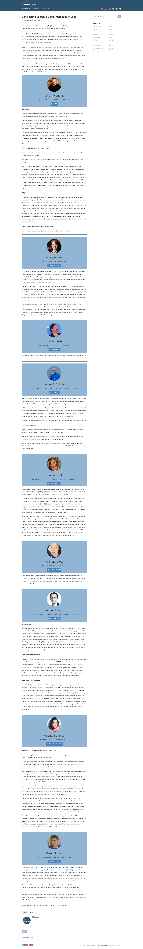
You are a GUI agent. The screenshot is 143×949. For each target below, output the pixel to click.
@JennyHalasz (54, 265)
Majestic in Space (98, 48)
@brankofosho (54, 483)
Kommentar (96, 45)
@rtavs (54, 104)
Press (110, 29)
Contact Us (82, 945)
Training (110, 40)
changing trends (39, 755)
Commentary (30, 937)
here (43, 650)
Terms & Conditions (102, 945)
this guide (25, 519)
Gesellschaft (96, 43)
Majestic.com (26, 8)
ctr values (41, 695)
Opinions (111, 26)
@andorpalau (54, 618)
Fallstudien (96, 40)
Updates (111, 43)
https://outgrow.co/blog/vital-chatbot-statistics (41, 282)
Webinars (111, 51)
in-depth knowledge (49, 821)
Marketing (96, 51)
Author (25, 912)
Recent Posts (33, 912)
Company (96, 29)
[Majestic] (27, 920)
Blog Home (46, 8)
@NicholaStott (54, 570)
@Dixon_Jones (54, 861)
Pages (35, 8)
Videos (110, 45)
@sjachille (54, 392)
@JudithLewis (54, 349)
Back (24, 931)
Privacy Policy (91, 945)
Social (110, 37)
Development (97, 32)
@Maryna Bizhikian (54, 744)
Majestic (35, 917)
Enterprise (118, 945)
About (112, 945)
